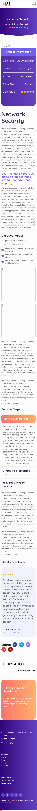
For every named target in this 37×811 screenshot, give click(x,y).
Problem (6, 76)
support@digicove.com (12, 743)
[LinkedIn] (10, 649)
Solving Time (9, 84)
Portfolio (24, 24)
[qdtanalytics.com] (6, 3)
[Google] (3, 649)
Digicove (14, 800)
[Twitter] (21, 644)
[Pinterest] (28, 644)
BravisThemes (6, 803)
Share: (6, 645)
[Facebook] (15, 644)
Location (7, 68)
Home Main (10, 24)
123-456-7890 (9, 739)
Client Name (8, 61)
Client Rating (9, 92)
